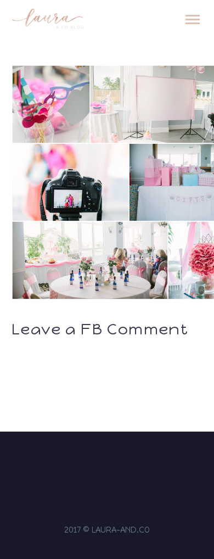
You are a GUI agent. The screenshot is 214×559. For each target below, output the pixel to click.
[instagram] (85, 464)
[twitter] (114, 464)
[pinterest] (128, 464)
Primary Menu (192, 20)
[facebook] (99, 464)
